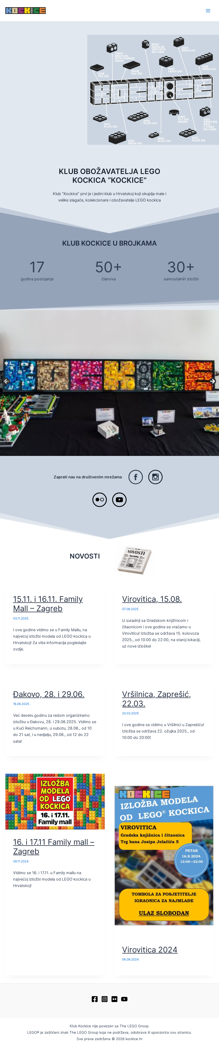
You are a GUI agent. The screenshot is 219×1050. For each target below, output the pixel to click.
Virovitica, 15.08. (152, 599)
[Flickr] (114, 999)
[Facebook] (94, 999)
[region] (109, 383)
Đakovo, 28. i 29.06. (48, 694)
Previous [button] (7, 380)
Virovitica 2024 (150, 949)
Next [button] (212, 382)
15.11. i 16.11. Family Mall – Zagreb (48, 603)
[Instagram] (104, 999)
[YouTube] (124, 999)
